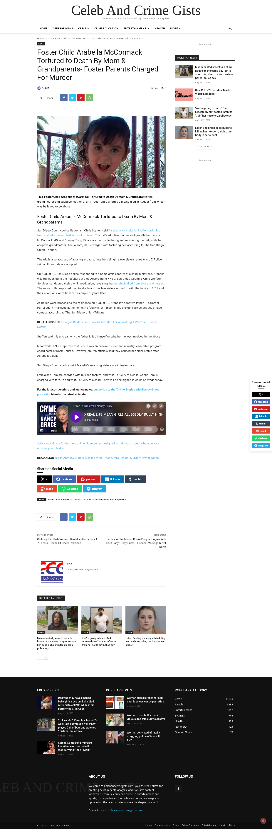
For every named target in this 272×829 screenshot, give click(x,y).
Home (44, 28)
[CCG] (39, 88)
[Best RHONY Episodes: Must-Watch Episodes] (184, 94)
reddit (49, 488)
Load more (203, 146)
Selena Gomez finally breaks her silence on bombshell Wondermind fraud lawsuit (75, 746)
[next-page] (45, 657)
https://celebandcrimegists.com (82, 569)
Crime (82, 28)
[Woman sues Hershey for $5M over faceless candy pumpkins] (115, 702)
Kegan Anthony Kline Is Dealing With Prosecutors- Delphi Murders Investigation (106, 458)
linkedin (115, 479)
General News (63, 28)
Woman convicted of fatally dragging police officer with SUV (143, 736)
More (174, 28)
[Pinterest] (81, 97)
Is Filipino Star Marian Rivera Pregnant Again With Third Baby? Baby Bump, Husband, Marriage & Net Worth (136, 543)
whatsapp (72, 488)
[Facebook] (64, 97)
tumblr (138, 479)
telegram (97, 488)
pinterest (91, 479)
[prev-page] (39, 657)
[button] (230, 28)
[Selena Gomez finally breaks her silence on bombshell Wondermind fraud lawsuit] (46, 747)
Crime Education (106, 28)
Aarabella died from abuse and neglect (139, 283)
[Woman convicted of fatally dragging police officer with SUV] (115, 737)
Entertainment (135, 28)
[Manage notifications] (263, 821)
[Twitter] (72, 97)
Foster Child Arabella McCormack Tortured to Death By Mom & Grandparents (87, 499)
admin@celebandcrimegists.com (122, 810)
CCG (47, 88)
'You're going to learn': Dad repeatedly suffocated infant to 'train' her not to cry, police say (98, 641)
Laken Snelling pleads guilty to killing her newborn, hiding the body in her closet (145, 641)
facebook (66, 479)
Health (160, 28)
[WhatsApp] (89, 97)
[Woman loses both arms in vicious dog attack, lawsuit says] (115, 720)
